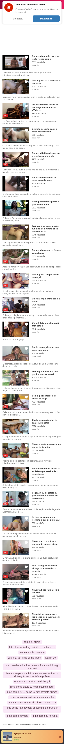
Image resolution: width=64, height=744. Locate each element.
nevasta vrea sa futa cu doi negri (32, 681)
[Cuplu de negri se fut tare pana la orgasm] (15, 353)
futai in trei (50, 657)
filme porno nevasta (17, 715)
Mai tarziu (18, 18)
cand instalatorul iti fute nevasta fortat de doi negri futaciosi (32, 667)
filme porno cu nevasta (45, 715)
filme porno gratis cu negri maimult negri (32, 686)
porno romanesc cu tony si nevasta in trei (32, 697)
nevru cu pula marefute (32, 652)
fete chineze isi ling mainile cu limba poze (32, 647)
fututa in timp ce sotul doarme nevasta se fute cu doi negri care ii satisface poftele (32, 675)
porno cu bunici (32, 642)
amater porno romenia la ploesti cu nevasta (32, 702)
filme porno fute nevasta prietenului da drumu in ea (32, 709)
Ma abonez (46, 18)
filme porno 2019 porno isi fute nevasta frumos (32, 692)
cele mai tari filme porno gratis (24, 657)
